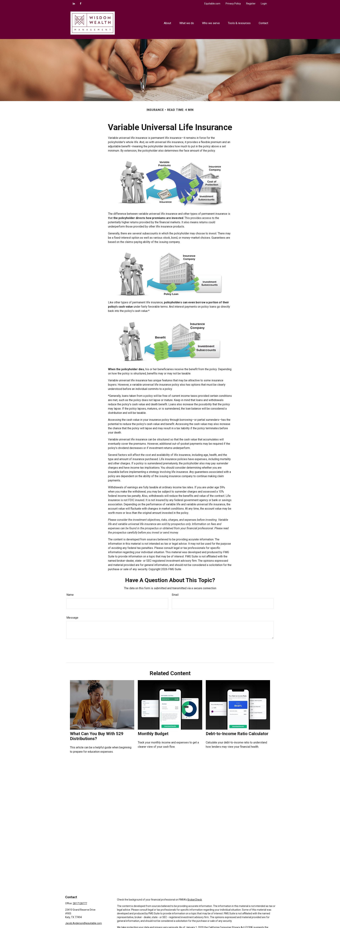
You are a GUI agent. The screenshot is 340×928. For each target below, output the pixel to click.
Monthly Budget (153, 733)
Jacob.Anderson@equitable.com (83, 923)
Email (175, 594)
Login (264, 3)
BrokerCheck (195, 899)
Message (72, 617)
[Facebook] (80, 3)
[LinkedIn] (73, 3)
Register (251, 3)
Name (70, 594)
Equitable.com (212, 3)
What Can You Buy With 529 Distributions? (96, 736)
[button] (167, 23)
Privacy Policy (233, 3)
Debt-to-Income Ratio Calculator (237, 733)
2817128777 (80, 903)
